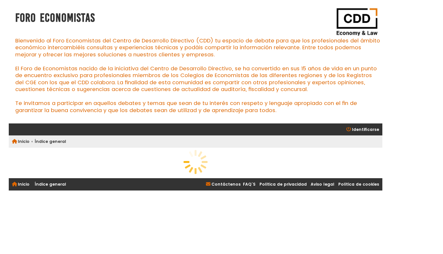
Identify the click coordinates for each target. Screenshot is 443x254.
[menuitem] (362, 129)
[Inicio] (356, 21)
